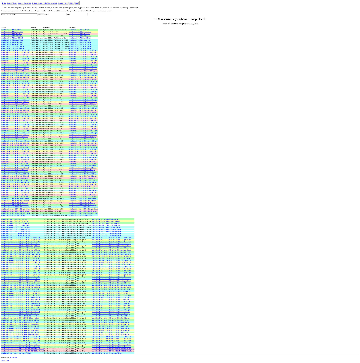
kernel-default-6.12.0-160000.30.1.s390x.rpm (82, 120)
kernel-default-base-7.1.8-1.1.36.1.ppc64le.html (15, 221)
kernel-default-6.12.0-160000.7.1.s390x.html (14, 178)
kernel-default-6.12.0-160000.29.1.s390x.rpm (82, 128)
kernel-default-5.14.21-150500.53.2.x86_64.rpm (83, 213)
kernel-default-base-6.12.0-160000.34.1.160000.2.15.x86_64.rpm (111, 270)
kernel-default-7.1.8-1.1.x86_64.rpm (80, 36)
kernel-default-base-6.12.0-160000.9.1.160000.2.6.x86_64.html (20, 320)
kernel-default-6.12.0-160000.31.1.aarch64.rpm (83, 108)
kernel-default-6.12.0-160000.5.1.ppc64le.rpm (82, 192)
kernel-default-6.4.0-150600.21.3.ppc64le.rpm (82, 201)
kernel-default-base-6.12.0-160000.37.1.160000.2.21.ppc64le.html (20, 246)
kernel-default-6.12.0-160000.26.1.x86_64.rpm (83, 155)
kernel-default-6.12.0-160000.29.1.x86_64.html (15, 130)
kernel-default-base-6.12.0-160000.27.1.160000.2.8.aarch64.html (20, 303)
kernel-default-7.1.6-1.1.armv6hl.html (12, 42)
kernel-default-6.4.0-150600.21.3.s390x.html (14, 203)
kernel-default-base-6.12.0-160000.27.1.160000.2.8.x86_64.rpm (111, 307)
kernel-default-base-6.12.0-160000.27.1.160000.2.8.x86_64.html (20, 307)
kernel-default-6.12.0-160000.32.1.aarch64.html (15, 100)
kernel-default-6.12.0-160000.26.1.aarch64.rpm (83, 149)
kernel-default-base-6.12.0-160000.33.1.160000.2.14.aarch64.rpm (111, 272)
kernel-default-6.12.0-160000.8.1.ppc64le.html (15, 168)
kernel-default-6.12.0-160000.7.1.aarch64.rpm (82, 174)
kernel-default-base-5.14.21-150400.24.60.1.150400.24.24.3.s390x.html (22, 349)
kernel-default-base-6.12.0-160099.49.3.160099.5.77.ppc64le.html (20, 240)
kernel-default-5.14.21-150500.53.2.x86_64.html (15, 213)
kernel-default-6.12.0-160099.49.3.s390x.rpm (82, 54)
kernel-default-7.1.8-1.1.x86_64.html (12, 36)
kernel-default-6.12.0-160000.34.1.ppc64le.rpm (83, 85)
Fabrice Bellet (5, 360)
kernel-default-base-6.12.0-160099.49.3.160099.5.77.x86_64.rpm (111, 242)
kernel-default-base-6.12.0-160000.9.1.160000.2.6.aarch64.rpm (110, 316)
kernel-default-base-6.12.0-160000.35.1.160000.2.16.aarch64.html (20, 260)
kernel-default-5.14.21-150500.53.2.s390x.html (15, 211)
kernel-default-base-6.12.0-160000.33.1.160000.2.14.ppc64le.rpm (111, 275)
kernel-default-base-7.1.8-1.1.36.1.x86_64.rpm (106, 223)
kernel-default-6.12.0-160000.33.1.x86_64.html (15, 98)
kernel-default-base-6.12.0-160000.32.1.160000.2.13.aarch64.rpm (111, 279)
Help (76, 3)
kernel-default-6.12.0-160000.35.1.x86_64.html (15, 81)
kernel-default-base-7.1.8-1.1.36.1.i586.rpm (105, 219)
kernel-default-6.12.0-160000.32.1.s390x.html (14, 104)
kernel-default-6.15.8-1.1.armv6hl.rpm (80, 46)
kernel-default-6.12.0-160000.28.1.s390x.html (14, 137)
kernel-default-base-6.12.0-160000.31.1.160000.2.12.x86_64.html (20, 289)
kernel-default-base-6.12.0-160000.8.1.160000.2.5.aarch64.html (20, 322)
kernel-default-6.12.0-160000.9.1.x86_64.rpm (82, 163)
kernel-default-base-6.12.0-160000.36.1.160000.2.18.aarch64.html (20, 254)
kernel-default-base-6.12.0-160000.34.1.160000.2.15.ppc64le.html (20, 268)
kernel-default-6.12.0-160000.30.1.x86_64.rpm (83, 122)
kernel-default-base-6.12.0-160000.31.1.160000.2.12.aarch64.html (20, 285)
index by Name (63, 3)
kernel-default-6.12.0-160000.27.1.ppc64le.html (15, 143)
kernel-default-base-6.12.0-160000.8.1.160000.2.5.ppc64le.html (20, 324)
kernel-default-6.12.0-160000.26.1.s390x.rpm (82, 153)
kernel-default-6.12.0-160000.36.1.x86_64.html (15, 73)
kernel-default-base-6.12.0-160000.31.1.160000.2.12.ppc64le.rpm (111, 287)
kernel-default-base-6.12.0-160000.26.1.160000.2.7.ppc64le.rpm (111, 312)
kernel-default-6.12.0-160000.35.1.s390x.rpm (82, 79)
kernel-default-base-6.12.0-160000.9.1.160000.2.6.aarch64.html (20, 316)
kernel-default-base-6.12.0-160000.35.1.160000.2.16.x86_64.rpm (111, 264)
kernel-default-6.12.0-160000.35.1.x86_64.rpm (83, 81)
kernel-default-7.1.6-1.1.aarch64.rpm (80, 40)
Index (4, 3)
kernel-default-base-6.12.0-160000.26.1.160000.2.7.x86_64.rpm (111, 314)
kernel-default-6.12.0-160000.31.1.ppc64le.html (15, 110)
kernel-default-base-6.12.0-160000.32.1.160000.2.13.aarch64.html (20, 279)
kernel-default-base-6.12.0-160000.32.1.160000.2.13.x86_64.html (20, 283)
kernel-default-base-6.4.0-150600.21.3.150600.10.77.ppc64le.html (20, 338)
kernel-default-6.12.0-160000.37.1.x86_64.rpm (83, 65)
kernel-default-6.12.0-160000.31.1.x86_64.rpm (83, 114)
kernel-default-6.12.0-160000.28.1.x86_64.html (15, 139)
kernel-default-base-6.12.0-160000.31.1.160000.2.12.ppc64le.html (20, 287)
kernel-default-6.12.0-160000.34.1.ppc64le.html (15, 85)
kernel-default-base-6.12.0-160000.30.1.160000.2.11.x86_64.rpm (111, 295)
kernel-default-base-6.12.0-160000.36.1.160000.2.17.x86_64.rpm (111, 258)
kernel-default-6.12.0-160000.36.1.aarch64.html (15, 67)
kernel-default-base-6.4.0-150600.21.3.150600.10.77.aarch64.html (20, 336)
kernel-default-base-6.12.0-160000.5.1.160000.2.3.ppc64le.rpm (110, 334)
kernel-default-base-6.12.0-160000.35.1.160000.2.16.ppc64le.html (20, 262)
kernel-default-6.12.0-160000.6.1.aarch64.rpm (82, 182)
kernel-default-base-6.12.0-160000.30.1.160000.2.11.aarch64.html (20, 291)
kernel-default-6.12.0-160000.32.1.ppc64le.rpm (83, 102)
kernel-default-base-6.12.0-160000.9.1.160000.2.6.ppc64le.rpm (110, 318)
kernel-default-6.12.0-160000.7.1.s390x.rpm (82, 178)
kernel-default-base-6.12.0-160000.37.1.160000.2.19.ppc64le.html (20, 250)
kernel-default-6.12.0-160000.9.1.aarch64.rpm (82, 157)
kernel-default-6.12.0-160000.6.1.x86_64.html (14, 188)
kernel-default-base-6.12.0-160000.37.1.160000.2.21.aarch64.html (20, 244)
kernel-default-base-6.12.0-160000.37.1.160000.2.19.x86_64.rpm (111, 252)
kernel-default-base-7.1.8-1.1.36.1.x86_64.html (15, 223)
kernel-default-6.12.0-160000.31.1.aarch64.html (15, 108)
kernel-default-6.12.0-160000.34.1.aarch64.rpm (83, 83)
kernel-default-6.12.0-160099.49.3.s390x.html (14, 54)
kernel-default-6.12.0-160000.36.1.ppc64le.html (15, 69)
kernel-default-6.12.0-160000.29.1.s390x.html (14, 128)
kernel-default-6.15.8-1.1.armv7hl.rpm (80, 48)
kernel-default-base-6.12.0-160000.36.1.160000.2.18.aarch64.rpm (111, 254)
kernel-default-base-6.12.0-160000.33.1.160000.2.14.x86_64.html (20, 277)
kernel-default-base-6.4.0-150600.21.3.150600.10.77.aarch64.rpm (111, 336)
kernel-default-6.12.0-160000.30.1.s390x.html (14, 120)
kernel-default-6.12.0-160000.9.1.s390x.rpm (82, 161)
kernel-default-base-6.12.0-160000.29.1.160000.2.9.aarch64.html (20, 297)
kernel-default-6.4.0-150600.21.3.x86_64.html (14, 205)
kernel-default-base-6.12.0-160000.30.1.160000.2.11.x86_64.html (20, 295)
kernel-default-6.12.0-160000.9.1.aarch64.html (15, 157)
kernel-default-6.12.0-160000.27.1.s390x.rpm (82, 145)
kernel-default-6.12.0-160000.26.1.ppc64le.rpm (83, 151)
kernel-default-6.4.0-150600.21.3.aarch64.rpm (82, 198)
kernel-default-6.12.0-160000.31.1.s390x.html (14, 112)
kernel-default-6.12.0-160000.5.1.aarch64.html (15, 190)
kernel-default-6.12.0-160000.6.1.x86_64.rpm (82, 188)
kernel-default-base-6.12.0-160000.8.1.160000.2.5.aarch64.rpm (110, 322)
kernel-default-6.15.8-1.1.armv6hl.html (12, 46)
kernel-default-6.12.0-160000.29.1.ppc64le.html (15, 126)
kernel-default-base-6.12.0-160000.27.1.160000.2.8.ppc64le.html (20, 305)
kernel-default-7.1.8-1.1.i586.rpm (79, 30)
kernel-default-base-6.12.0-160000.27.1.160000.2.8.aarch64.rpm (111, 303)
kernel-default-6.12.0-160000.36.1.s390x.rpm (82, 71)
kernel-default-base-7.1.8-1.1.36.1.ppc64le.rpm (106, 221)
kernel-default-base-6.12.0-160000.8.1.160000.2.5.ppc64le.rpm (110, 324)
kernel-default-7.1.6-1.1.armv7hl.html (12, 44)
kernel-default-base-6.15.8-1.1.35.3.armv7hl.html (15, 235)
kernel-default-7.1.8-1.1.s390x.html (11, 34)
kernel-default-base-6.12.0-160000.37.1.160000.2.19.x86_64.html (20, 252)
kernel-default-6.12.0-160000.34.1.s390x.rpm (82, 87)
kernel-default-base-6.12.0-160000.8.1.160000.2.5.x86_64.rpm (110, 326)
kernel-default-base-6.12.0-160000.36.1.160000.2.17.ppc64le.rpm (111, 256)
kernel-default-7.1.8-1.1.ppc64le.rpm (80, 32)
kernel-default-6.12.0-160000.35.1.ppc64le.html (15, 77)
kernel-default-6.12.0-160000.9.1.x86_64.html (14, 163)
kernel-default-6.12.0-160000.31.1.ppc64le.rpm (83, 110)
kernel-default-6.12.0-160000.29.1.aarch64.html (15, 124)
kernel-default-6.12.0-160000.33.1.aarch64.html (15, 91)
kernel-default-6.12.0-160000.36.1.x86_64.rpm (83, 73)
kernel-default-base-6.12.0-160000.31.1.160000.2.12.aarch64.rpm (111, 285)
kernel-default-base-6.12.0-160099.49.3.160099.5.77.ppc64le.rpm (111, 240)
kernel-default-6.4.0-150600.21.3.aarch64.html (15, 198)
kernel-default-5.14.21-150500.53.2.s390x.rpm (83, 211)
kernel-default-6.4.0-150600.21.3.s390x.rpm (82, 203)
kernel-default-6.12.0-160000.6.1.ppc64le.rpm (82, 184)
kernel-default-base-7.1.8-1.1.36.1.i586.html (14, 219)
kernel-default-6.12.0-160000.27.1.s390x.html (14, 145)
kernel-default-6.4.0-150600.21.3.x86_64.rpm (82, 205)
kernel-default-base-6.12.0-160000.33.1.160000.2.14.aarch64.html (20, 272)
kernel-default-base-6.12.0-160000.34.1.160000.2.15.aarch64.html (20, 266)
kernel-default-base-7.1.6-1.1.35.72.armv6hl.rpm (106, 229)
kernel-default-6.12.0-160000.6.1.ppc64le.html (15, 184)
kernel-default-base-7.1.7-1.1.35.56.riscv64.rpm (106, 225)
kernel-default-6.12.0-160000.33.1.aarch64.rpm (83, 91)
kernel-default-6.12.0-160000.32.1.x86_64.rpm (83, 106)
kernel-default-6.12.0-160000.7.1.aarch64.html (15, 174)
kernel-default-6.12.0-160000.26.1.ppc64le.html (15, 151)
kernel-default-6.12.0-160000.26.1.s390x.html (14, 153)
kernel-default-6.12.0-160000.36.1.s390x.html (14, 71)
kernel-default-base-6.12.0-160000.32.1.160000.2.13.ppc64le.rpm (111, 281)
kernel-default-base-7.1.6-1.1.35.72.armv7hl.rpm (106, 231)
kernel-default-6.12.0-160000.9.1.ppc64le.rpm (82, 159)
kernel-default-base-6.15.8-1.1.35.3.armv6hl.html (15, 233)
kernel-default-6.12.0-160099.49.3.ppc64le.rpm (83, 52)
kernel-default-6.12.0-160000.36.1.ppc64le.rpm (83, 69)
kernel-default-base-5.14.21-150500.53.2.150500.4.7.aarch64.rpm (111, 343)
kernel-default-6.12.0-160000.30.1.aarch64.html (15, 116)
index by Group (12, 3)
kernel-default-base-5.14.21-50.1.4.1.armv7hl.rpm (106, 353)
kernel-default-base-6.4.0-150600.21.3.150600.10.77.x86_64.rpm (111, 340)
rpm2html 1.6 (13, 357)
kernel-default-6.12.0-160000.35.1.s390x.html (14, 79)
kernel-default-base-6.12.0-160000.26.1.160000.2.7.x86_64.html (20, 314)
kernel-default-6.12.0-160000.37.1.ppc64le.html (15, 60)
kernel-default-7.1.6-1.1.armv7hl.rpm (80, 44)
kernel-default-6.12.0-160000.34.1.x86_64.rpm (83, 89)
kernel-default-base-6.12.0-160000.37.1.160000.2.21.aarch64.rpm (111, 244)
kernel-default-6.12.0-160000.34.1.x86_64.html (15, 89)
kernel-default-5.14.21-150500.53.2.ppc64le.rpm (83, 209)
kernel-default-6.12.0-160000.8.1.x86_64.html (14, 172)
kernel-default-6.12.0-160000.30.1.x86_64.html (15, 122)
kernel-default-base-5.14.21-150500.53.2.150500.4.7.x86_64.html (20, 347)
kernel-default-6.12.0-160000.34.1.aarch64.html (15, 83)
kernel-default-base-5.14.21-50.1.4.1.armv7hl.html (16, 353)
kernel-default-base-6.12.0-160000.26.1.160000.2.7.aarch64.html (20, 310)
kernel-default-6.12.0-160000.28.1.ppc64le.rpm (83, 135)
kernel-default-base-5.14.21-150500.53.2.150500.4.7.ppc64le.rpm (111, 345)
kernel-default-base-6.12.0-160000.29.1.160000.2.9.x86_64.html (20, 301)
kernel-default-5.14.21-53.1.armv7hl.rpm (81, 215)
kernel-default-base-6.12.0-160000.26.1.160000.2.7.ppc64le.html (20, 312)
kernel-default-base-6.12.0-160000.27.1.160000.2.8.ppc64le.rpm (111, 305)
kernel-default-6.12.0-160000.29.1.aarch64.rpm (83, 124)
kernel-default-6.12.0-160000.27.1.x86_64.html (15, 147)
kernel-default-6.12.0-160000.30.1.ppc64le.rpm (83, 118)
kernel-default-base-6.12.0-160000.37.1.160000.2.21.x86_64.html (20, 248)
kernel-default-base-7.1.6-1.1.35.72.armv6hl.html (15, 229)
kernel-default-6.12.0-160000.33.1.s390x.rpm (82, 95)
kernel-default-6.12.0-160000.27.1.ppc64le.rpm (83, 143)
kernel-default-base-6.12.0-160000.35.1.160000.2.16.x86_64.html (20, 264)
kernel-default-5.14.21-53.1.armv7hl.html (13, 215)
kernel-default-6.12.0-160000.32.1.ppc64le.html (15, 102)
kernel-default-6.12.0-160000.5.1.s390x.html (14, 194)
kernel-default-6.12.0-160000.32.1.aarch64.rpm (83, 100)
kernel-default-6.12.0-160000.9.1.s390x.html (14, 161)
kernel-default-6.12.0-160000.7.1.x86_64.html (14, 180)
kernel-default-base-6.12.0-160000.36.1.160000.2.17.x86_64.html (20, 258)
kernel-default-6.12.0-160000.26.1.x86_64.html (15, 155)
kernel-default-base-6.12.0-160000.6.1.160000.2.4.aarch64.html (20, 328)
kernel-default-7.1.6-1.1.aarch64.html (12, 40)
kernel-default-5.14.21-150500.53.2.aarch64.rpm (83, 207)
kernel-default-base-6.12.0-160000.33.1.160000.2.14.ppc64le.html (20, 275)
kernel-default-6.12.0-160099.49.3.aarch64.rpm (83, 50)
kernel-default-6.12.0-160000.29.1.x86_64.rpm (83, 130)
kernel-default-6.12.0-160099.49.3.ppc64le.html (15, 52)
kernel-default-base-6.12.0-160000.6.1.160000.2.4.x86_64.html (20, 332)
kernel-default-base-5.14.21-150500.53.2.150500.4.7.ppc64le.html (20, 345)
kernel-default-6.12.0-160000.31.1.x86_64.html (15, 114)
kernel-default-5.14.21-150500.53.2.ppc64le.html (15, 209)
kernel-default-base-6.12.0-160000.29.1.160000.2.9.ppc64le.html (20, 299)
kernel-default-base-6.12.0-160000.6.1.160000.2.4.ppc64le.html (20, 330)
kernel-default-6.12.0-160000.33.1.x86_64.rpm (83, 98)
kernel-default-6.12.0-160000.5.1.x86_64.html (14, 196)
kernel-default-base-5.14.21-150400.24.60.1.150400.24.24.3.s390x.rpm (113, 349)
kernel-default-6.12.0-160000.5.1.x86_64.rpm (82, 196)
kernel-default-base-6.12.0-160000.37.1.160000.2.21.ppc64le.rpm (111, 246)
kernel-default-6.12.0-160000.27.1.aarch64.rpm (83, 141)
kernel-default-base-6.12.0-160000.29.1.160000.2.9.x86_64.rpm (111, 301)
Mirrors (71, 3)
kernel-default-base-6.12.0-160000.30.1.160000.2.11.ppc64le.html (20, 293)
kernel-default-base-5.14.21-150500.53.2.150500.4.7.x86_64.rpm (111, 347)
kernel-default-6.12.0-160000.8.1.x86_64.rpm (82, 172)
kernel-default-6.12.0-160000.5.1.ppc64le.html (15, 192)
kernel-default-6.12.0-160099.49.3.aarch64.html (15, 50)
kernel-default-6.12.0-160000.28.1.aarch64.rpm (83, 133)
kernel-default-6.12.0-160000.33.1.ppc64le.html (15, 93)
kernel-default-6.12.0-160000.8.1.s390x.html (14, 170)
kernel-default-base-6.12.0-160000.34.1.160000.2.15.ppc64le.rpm (111, 268)
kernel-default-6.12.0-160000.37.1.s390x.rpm (82, 62)
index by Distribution (24, 3)
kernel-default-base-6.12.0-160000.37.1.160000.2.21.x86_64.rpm (111, 248)
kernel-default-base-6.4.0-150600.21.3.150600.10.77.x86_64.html (20, 340)
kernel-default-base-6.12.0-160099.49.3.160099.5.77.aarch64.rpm (111, 237)
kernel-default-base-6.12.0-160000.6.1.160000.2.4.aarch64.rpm (110, 328)
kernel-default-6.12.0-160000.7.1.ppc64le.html (15, 176)
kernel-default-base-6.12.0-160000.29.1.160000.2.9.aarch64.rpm (111, 297)
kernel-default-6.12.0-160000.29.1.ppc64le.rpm (83, 126)
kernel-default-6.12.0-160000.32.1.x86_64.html (15, 106)
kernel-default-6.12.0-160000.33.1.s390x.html (14, 95)
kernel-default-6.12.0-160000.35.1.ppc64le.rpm (83, 77)
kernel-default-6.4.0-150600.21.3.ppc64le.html (15, 201)
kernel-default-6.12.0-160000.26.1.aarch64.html (15, 149)
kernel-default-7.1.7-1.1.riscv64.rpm (79, 38)
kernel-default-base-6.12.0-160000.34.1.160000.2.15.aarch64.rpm (111, 266)
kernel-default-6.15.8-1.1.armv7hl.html (12, 48)
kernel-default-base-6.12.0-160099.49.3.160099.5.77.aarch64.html (20, 237)
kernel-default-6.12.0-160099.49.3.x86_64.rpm (83, 56)
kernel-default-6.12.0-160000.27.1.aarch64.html (15, 141)
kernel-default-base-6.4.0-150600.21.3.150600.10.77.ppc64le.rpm (111, 338)
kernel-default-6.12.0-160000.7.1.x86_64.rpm (82, 180)
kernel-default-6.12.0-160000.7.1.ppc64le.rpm (82, 176)
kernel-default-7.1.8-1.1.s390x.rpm (79, 34)
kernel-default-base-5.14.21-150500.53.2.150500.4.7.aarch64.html (20, 343)
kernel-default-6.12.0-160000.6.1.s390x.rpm (82, 186)
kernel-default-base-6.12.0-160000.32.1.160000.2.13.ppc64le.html (20, 281)
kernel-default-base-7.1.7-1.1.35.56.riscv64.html (15, 225)
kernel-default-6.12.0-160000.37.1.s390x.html (14, 62)
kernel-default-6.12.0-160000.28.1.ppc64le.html (15, 135)
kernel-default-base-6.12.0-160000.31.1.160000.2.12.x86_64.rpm (111, 289)
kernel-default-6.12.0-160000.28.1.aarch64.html (15, 133)
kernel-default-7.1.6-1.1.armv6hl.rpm (80, 42)
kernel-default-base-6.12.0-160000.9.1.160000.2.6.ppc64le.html (20, 318)
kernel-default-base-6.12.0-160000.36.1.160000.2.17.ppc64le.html (20, 256)
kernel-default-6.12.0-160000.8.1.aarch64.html (15, 166)
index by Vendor (37, 3)
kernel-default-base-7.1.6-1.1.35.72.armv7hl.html (15, 231)
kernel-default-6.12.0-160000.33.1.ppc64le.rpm (83, 93)
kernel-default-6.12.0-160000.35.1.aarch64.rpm (83, 75)
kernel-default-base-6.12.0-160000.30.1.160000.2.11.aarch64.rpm (111, 291)
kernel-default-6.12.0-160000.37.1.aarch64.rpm (83, 58)
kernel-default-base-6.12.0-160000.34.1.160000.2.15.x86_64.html (20, 270)
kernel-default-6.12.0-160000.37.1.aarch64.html (15, 58)
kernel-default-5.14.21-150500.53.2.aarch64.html (15, 207)
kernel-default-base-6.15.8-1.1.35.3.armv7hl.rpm (106, 235)
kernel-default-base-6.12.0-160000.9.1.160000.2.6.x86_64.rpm (110, 320)
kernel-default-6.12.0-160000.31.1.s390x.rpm (82, 112)
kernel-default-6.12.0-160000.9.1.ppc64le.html (15, 159)
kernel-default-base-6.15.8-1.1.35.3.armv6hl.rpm (106, 233)
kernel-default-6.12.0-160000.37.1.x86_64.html (15, 65)
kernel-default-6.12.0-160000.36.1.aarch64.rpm (83, 67)
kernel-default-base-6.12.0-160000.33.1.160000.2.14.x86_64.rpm (111, 277)
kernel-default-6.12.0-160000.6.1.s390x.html (14, 186)
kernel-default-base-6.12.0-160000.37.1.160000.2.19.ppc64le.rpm (111, 250)
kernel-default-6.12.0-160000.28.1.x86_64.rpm (83, 139)
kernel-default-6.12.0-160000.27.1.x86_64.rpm (83, 147)
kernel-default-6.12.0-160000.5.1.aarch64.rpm (82, 190)
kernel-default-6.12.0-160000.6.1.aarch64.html (15, 182)
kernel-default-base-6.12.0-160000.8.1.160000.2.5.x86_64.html (20, 326)
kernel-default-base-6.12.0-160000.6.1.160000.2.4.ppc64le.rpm (110, 330)
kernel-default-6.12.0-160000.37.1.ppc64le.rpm (83, 60)
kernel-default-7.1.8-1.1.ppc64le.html (12, 32)
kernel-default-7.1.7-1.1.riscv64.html (12, 38)
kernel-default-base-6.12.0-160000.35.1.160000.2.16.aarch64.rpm (111, 260)
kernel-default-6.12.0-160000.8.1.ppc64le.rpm (82, 168)
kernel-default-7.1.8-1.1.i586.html (11, 30)
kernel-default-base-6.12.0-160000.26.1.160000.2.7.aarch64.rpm (111, 310)
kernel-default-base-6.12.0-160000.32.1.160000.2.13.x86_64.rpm (111, 283)
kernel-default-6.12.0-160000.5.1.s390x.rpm (82, 194)
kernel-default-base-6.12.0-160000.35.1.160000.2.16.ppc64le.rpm (111, 262)
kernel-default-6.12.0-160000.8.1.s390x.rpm (82, 170)
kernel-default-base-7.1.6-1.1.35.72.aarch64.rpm (106, 227)
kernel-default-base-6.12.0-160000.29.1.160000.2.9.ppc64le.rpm (111, 299)
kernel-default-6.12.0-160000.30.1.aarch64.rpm (83, 116)
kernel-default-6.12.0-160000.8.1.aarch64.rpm (82, 166)
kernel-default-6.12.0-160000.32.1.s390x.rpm (82, 104)
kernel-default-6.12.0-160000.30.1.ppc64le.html (15, 118)
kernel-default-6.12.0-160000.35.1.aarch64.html (15, 75)
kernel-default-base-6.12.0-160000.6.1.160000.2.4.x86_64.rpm (110, 332)
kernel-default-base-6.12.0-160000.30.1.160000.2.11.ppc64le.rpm (111, 293)
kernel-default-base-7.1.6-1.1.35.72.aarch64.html (15, 227)
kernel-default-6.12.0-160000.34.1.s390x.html (14, 87)
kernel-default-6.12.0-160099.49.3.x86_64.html (15, 56)
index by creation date (50, 3)
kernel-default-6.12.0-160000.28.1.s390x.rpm (82, 137)
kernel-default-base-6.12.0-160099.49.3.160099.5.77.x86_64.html (20, 242)
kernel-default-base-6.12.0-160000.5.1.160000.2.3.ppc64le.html (20, 334)
